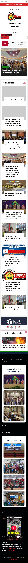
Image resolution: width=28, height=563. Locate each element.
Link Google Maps (11, 550)
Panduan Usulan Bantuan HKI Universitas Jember (12, 4)
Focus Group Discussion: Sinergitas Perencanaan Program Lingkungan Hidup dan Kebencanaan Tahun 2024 (14, 347)
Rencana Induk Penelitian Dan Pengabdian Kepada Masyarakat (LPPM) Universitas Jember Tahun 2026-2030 (13, 287)
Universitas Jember (14, 24)
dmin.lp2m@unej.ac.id (11, 548)
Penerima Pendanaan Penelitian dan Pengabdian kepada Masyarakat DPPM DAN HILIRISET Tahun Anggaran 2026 (13, 261)
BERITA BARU (5, 67)
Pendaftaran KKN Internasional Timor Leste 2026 (13, 238)
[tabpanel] (14, 343)
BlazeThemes (14, 559)
